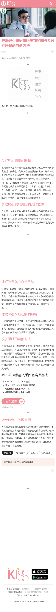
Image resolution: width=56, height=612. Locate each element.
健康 (3, 51)
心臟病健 (45, 453)
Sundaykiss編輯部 (9, 58)
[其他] (53, 53)
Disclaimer (21, 595)
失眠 (33, 453)
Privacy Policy (33, 595)
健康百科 (21, 453)
